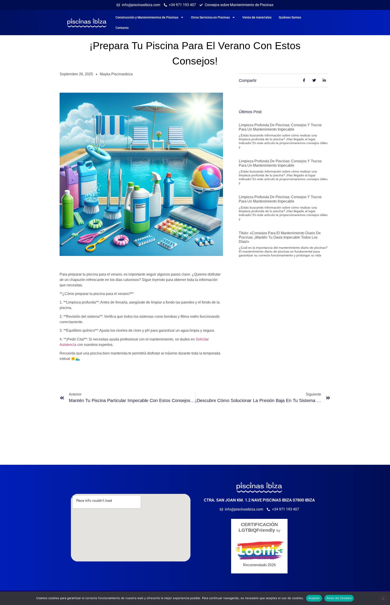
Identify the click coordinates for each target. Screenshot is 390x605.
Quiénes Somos (290, 17)
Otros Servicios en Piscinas (210, 17)
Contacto (122, 28)
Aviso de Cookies (339, 598)
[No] (383, 598)
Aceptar (314, 598)
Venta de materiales (257, 17)
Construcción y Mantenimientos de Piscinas (147, 17)
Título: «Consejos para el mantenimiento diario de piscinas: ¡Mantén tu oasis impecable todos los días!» (280, 237)
